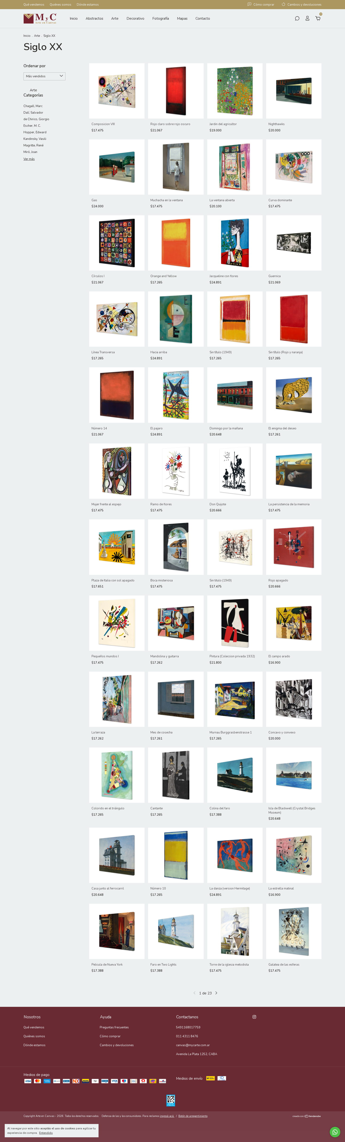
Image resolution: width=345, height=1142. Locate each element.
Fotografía (160, 18)
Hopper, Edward (34, 132)
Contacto (203, 18)
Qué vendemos (33, 5)
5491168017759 (188, 1027)
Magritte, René (33, 145)
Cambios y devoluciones (117, 1045)
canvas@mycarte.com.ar (193, 1045)
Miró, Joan (30, 152)
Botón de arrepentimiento (192, 1116)
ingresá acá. (167, 1116)
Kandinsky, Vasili (34, 139)
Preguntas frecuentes (114, 1027)
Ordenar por (34, 66)
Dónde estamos (88, 5)
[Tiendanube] (307, 1116)
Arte (115, 18)
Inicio (74, 18)
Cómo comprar (110, 1036)
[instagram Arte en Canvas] (254, 1017)
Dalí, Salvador (33, 113)
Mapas (182, 18)
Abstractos (94, 18)
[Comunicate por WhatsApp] (335, 1132)
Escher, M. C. (32, 126)
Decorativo (135, 18)
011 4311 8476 (187, 1036)
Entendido (46, 1133)
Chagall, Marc (32, 106)
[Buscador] (297, 19)
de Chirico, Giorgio (36, 119)
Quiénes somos (60, 5)
